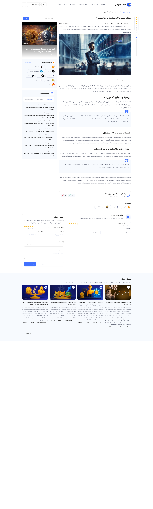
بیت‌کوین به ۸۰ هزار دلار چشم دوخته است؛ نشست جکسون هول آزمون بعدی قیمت (39, 116)
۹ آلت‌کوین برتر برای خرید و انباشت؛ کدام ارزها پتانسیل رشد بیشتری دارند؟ (39, 138)
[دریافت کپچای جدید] (38, 264)
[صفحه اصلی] (123, 4)
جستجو (26, 18)
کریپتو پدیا (121, 85)
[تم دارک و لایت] (24, 4)
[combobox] (44, 244)
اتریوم (82, 180)
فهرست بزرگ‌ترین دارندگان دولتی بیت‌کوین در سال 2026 (40, 131)
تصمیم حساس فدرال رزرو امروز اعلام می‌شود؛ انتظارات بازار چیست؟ (39, 154)
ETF (115, 177)
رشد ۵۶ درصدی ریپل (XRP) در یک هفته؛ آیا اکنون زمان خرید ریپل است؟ (39, 124)
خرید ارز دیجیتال (127, 12)
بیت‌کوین (93, 143)
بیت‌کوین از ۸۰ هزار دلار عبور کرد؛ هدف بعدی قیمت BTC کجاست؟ (40, 108)
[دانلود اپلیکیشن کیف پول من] (44, 4)
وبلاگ (120, 12)
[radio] (25, 227)
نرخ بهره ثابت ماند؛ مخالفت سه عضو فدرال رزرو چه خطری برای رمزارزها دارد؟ (39, 146)
